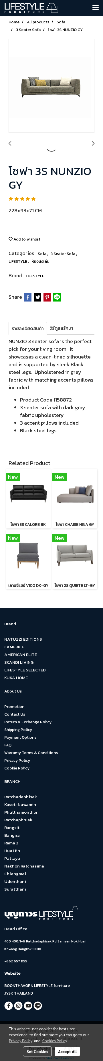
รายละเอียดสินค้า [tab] (28, 328)
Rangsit (11, 827)
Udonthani (15, 881)
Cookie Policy (16, 768)
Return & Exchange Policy (28, 722)
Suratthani (15, 889)
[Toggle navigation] (95, 8)
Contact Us (14, 714)
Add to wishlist (26, 239)
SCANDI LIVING (18, 662)
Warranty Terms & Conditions (31, 753)
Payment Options (20, 737)
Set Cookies (37, 1051)
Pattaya (12, 858)
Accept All (67, 1051)
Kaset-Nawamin (20, 804)
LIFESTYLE (18, 261)
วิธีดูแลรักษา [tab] (61, 328)
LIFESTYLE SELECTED (25, 670)
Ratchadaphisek (20, 796)
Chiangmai (15, 873)
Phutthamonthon (21, 812)
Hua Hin (12, 850)
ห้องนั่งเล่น (40, 261)
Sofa (42, 254)
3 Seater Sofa (63, 254)
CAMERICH (14, 646)
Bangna (12, 835)
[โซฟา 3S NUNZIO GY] (51, 86)
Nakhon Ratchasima (24, 866)
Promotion (14, 707)
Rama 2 (11, 843)
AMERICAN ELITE (20, 654)
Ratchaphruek (18, 819)
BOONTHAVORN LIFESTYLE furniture (37, 986)
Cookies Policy (54, 1040)
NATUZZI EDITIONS (23, 639)
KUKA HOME (16, 677)
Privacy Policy (17, 760)
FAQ (7, 745)
